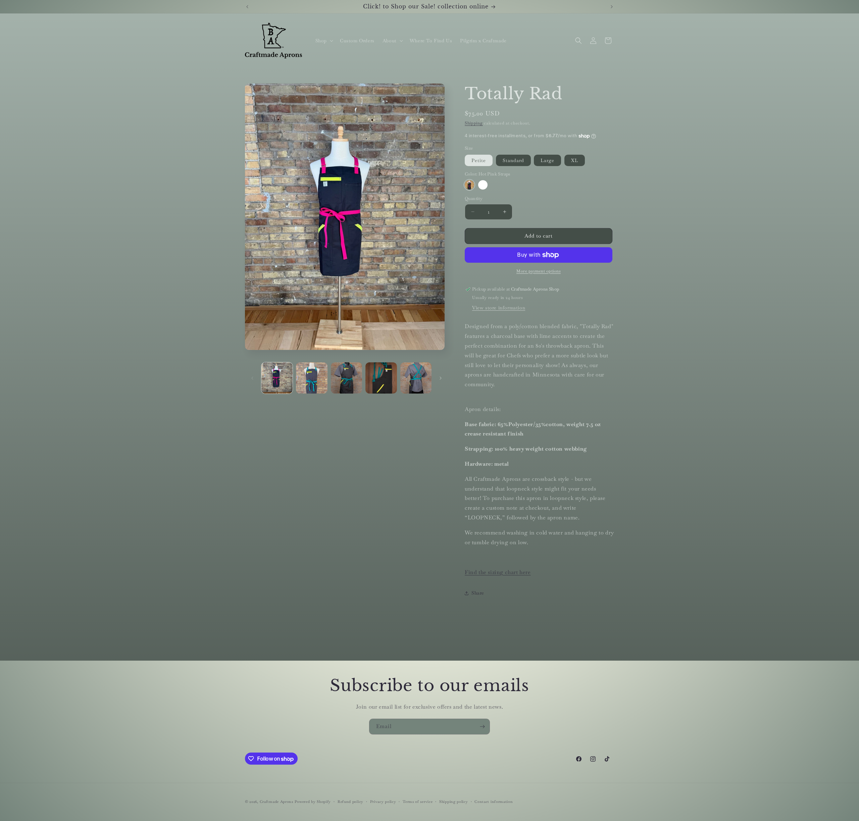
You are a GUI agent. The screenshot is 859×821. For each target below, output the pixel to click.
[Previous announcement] (247, 6)
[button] (323, 41)
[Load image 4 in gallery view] (381, 378)
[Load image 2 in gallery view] (311, 378)
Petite (478, 160)
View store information (498, 308)
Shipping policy (453, 801)
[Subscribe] (482, 726)
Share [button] (477, 593)
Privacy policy (383, 801)
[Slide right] (440, 378)
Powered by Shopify (313, 801)
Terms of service (418, 801)
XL (574, 160)
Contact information (493, 801)
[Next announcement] (611, 6)
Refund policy (350, 801)
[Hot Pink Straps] (469, 185)
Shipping (474, 123)
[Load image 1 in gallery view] (277, 378)
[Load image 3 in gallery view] (346, 378)
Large (547, 160)
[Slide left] (252, 378)
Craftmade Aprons (276, 801)
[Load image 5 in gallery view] (416, 378)
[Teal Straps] (483, 185)
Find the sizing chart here (498, 572)
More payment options (538, 271)
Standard (513, 160)
